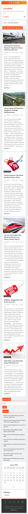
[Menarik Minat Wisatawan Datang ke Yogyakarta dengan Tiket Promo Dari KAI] (14, 37)
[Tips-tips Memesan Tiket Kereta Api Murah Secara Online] (14, 163)
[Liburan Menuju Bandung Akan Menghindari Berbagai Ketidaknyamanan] (14, 99)
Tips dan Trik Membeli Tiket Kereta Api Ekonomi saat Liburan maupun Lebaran (12, 237)
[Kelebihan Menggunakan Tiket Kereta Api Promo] (14, 289)
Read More (6, 88)
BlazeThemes (14, 510)
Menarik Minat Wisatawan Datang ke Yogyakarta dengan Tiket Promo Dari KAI (13, 48)
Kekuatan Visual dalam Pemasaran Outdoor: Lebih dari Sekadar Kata (14, 416)
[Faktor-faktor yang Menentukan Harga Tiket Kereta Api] (14, 351)
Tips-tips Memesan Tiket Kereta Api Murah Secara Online (13, 176)
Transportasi (7, 42)
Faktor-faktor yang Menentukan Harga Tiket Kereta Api (13, 362)
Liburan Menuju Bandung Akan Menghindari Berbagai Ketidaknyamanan (13, 110)
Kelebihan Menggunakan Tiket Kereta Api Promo (13, 301)
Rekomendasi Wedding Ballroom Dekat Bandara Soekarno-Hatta (13, 430)
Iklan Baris (7, 495)
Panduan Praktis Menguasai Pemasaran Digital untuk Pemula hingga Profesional (14, 421)
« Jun (13, 486)
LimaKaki (7, 8)
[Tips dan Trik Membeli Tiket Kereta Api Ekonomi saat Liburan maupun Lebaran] (14, 225)
